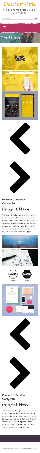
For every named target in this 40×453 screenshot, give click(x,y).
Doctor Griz (20, 4)
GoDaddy (34, 448)
